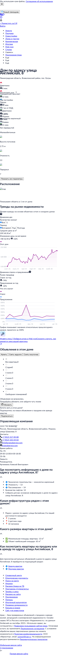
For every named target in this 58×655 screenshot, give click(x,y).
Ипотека (9, 44)
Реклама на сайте (13, 594)
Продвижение (11, 597)
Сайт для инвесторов (14, 610)
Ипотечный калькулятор (16, 602)
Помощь (9, 599)
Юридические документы (16, 578)
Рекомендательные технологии (33, 639)
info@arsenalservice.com (12, 442)
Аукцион (9, 583)
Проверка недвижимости (16, 605)
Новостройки (11, 36)
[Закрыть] (2, 4)
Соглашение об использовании (39, 1)
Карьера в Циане (12, 607)
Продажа (9, 33)
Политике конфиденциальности (28, 634)
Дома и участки (12, 38)
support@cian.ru (24, 636)
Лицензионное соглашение (32, 628)
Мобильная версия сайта (11, 645)
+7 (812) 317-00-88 (10, 437)
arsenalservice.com (10, 445)
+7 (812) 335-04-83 (10, 440)
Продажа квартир (16, 569)
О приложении (6, 647)
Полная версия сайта (19, 653)
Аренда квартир (15, 566)
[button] (31, 362)
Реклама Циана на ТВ (14, 586)
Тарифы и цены (12, 591)
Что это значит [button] (6, 288)
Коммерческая (11, 41)
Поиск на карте (12, 580)
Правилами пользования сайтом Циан (30, 626)
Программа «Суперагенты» (17, 589)
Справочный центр (13, 575)
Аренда (8, 30)
